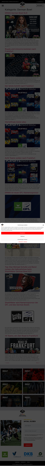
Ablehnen (23, 236)
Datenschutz (21, 241)
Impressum (25, 241)
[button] (43, 225)
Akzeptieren (22, 233)
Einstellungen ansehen (22, 239)
